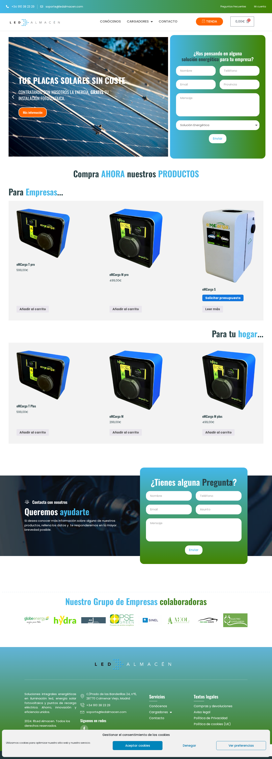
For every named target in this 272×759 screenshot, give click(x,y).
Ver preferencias (241, 745)
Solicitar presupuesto (223, 298)
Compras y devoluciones (213, 706)
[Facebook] (84, 729)
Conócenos (110, 22)
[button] (13, 96)
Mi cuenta (260, 6)
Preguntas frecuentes (233, 6)
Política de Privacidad (210, 718)
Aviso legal (202, 712)
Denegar (189, 745)
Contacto (168, 22)
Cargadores (138, 22)
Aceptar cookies (137, 745)
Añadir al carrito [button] (33, 309)
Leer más (212, 309)
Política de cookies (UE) (212, 724)
